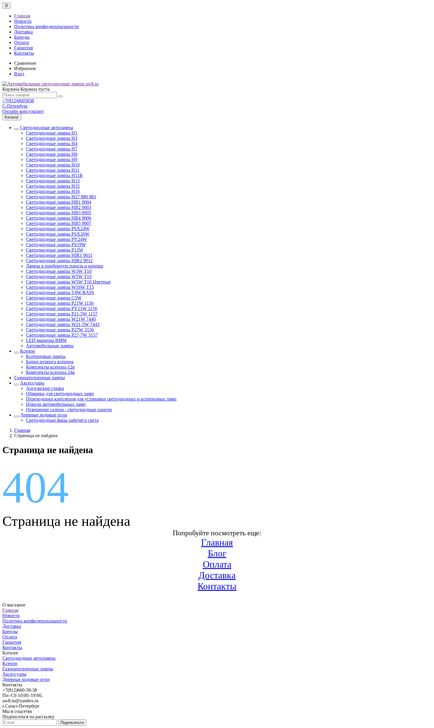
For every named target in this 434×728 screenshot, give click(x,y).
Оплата (21, 42)
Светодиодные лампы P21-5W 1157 (61, 313)
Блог (217, 553)
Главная (22, 15)
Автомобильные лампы (50, 345)
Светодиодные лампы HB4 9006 (58, 217)
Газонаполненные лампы (39, 377)
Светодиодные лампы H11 (52, 170)
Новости (23, 21)
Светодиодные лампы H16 (53, 191)
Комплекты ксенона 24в (50, 372)
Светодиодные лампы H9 (51, 159)
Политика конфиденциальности (46, 26)
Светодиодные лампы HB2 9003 (58, 207)
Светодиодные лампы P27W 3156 (60, 329)
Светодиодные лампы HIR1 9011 (59, 255)
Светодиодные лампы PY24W (56, 239)
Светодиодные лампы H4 (51, 143)
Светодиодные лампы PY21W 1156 (61, 308)
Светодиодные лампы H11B (54, 175)
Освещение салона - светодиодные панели (69, 409)
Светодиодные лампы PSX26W (57, 233)
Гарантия (23, 47)
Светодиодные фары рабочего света (62, 420)
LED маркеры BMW (46, 340)
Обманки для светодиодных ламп (60, 393)
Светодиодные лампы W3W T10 (59, 271)
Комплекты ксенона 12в (50, 366)
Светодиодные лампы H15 (53, 186)
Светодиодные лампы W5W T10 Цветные (68, 281)
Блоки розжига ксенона (50, 361)
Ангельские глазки (45, 388)
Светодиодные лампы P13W (54, 249)
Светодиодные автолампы (46, 127)
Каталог (12, 117)
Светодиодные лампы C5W (53, 297)
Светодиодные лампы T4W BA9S (60, 292)
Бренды (22, 37)
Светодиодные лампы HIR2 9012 (59, 260)
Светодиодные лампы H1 (51, 132)
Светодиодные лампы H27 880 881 (61, 196)
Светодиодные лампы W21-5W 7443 (62, 324)
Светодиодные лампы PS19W (56, 244)
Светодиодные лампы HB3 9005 (58, 212)
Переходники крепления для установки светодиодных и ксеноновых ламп (101, 398)
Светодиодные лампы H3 (51, 138)
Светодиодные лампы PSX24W (57, 228)
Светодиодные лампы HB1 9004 (58, 202)
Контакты (24, 53)
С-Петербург (15, 105)
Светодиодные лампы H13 (53, 180)
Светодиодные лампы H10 (53, 164)
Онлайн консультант (23, 111)
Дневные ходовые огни (43, 414)
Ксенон (27, 351)
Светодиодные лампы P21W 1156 (60, 303)
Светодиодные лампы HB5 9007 (58, 223)
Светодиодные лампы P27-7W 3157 (62, 335)
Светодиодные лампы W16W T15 (60, 287)
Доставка (23, 31)
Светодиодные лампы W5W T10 (59, 276)
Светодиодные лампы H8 (51, 154)
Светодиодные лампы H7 (51, 148)
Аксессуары (32, 382)
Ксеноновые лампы (46, 356)
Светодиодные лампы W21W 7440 (61, 319)
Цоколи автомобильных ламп (56, 404)
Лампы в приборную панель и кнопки (64, 265)
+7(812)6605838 (18, 100)
